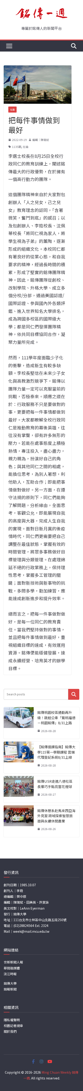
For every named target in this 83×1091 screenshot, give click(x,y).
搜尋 (74, 694)
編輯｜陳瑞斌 (40, 140)
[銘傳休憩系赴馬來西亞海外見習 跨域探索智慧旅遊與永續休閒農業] (19, 821)
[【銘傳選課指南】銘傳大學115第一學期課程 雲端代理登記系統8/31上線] (19, 757)
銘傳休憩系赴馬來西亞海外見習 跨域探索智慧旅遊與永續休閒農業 (56, 815)
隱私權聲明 (12, 1020)
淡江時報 (10, 974)
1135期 (16, 147)
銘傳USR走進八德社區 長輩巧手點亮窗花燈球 (54, 784)
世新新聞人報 (13, 962)
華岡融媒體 (12, 968)
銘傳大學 (10, 983)
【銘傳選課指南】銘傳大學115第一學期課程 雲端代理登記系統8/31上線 (56, 752)
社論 (12, 109)
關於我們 (10, 1031)
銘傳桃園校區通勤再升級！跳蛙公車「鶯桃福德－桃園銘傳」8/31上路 (56, 717)
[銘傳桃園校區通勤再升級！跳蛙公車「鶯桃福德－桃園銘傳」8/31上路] (19, 723)
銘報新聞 (10, 989)
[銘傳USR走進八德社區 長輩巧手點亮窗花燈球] (19, 789)
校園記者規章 (13, 1025)
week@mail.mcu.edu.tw (31, 931)
